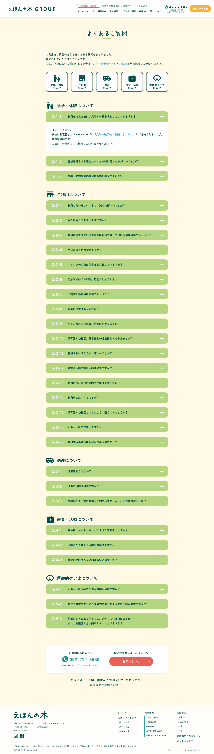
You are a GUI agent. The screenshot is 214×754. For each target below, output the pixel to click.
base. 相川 (183, 721)
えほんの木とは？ (86, 11)
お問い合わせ (200, 8)
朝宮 (180, 726)
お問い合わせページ (105, 63)
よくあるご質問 (128, 11)
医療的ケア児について (150, 11)
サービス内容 (152, 717)
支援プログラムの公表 (156, 735)
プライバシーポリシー (174, 750)
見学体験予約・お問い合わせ (113, 134)
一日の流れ (151, 721)
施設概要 (113, 11)
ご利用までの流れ (154, 730)
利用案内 (102, 11)
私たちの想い (125, 722)
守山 (180, 730)
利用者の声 (124, 731)
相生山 (181, 717)
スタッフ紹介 (125, 726)
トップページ (125, 712)
